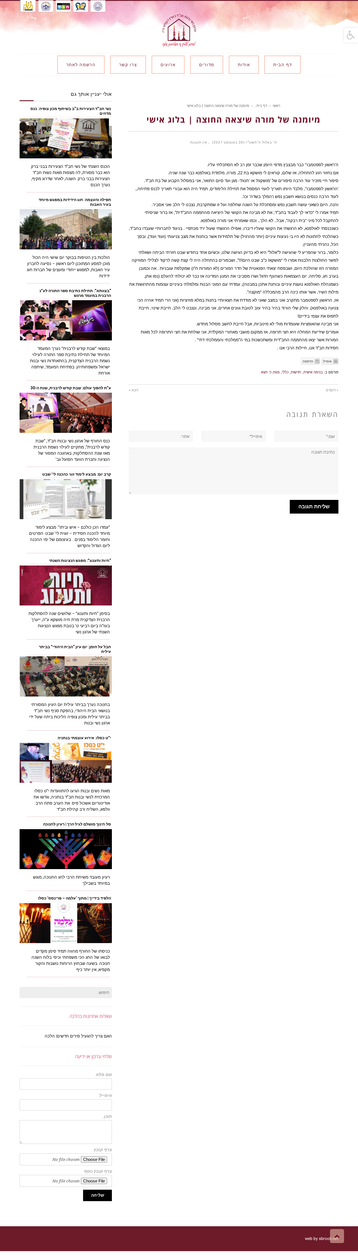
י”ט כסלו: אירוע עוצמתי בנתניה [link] (84, 738)
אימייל (105, 1096)
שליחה (97, 1195)
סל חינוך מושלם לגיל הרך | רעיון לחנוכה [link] (77, 824)
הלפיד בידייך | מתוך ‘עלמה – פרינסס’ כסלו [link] (74, 898)
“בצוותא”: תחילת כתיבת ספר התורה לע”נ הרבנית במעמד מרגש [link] (75, 293)
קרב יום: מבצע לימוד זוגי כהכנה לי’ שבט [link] (76, 474)
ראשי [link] (276, 105)
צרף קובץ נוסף (98, 1171)
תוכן (108, 1117)
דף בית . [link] (261, 105)
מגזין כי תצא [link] (270, 372)
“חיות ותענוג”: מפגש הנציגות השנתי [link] (80, 560)
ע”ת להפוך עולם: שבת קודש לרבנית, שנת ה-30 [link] (70, 388)
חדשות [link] (296, 372)
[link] (351, 35)
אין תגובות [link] (198, 142)
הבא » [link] (133, 390)
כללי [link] (285, 372)
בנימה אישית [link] (313, 372)
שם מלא (104, 1075)
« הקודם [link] (332, 390)
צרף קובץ (103, 1150)
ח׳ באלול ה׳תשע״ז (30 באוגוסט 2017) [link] (244, 142)
